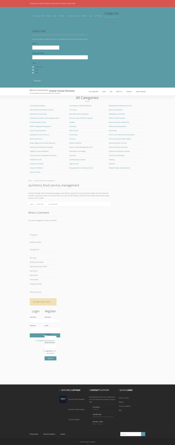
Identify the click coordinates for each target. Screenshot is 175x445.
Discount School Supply (76, 409)
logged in (40, 220)
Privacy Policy (34, 434)
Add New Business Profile (38, 266)
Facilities (72, 122)
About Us (119, 92)
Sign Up (50, 358)
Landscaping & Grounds (77, 160)
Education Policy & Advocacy (78, 114)
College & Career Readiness (39, 151)
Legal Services (74, 164)
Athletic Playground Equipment (40, 126)
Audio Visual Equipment (38, 130)
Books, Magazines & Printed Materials (42, 143)
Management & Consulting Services (81, 168)
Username (33, 317)
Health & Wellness (75, 143)
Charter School (39, 67)
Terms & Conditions (125, 406)
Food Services (73, 130)
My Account (34, 271)
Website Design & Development (119, 168)
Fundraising (73, 135)
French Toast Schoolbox (77, 399)
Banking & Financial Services (39, 135)
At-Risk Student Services (38, 122)
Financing (72, 126)
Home (30, 181)
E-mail (46, 325)
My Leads (33, 258)
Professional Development (117, 126)
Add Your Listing (124, 398)
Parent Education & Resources (119, 122)
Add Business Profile (38, 16)
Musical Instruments (116, 110)
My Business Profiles (37, 262)
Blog (104, 92)
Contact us (31, 198)
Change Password (36, 284)
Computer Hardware (37, 164)
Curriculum (73, 110)
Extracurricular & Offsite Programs (81, 118)
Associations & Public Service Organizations (44, 118)
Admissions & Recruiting (38, 114)
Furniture (72, 139)
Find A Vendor (140, 92)
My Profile (84, 16)
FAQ (111, 92)
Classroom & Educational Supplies (41, 147)
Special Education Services (118, 143)
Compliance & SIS (36, 160)
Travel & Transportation (117, 155)
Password (33, 325)
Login (54, 16)
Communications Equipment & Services (43, 155)
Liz (33, 204)
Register (48, 16)
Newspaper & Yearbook (117, 114)
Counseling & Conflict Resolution (80, 106)
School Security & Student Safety (120, 139)
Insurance (72, 155)
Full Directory (93, 92)
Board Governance (36, 139)
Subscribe (37, 81)
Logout (91, 16)
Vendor (37, 70)
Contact (129, 92)
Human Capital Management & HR (81, 147)
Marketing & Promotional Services (120, 106)
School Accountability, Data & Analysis (121, 135)
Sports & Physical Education (118, 147)
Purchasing (112, 130)
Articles (108, 21)
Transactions (34, 280)
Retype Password (50, 342)
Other (36, 72)
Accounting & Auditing (37, 106)
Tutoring (112, 160)
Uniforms (112, 164)
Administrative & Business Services (42, 110)
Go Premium (61, 16)
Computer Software (36, 168)
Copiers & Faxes (35, 172)
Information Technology (77, 151)
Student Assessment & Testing (119, 151)
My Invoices (34, 275)
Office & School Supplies (117, 118)
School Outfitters (74, 420)
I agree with (50, 352)
